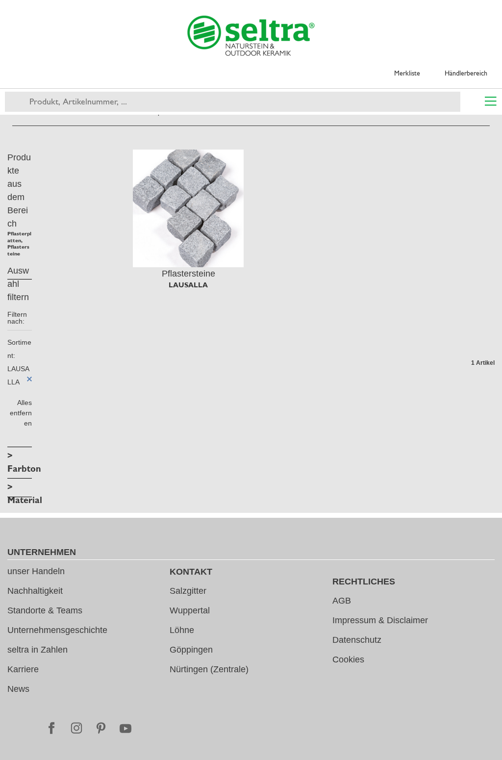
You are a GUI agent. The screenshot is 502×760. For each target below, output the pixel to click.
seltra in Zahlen (37, 650)
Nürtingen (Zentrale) (209, 669)
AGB (341, 601)
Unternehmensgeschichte (57, 630)
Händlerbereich (466, 73)
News (18, 689)
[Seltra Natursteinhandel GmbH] (251, 35)
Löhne (182, 630)
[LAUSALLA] (188, 208)
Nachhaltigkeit (35, 591)
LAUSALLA (188, 285)
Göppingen (191, 650)
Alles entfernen (21, 413)
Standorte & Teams (44, 610)
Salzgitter (188, 591)
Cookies (348, 659)
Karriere (23, 669)
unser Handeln (36, 571)
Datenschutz (356, 640)
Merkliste (407, 73)
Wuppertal (190, 610)
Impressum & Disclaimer (380, 620)
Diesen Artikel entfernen (29, 379)
